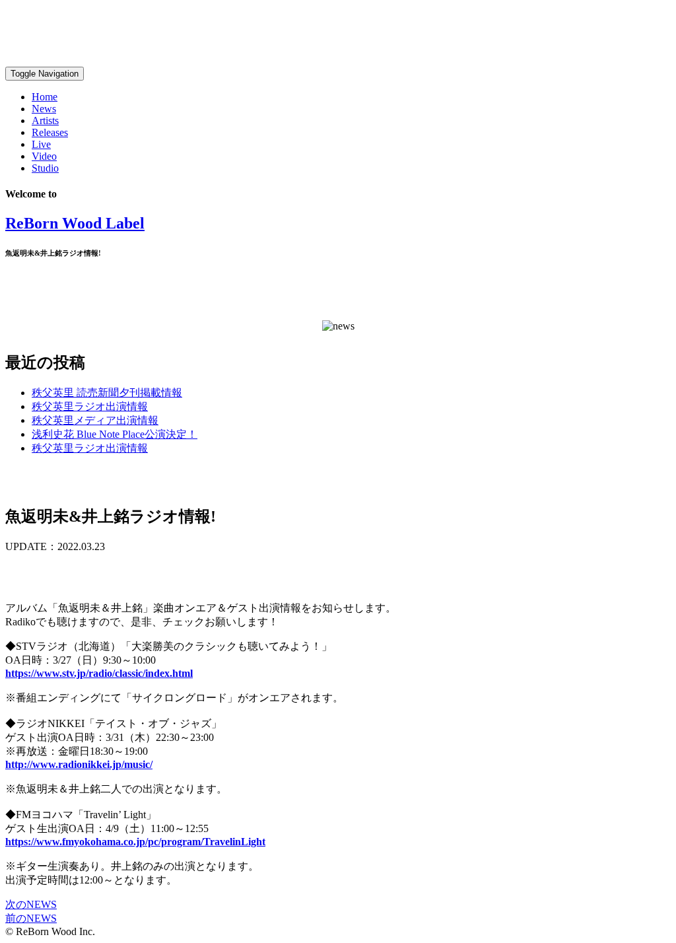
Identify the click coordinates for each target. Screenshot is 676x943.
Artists (45, 120)
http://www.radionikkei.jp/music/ (78, 764)
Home (44, 96)
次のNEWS (31, 904)
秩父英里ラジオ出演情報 (90, 406)
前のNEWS (31, 918)
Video (44, 156)
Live (41, 144)
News (44, 108)
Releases (50, 132)
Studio (45, 168)
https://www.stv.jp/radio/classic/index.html (99, 673)
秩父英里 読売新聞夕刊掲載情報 (107, 392)
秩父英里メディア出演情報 (95, 420)
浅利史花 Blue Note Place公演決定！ (114, 434)
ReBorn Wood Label (75, 223)
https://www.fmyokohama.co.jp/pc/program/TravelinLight (135, 841)
